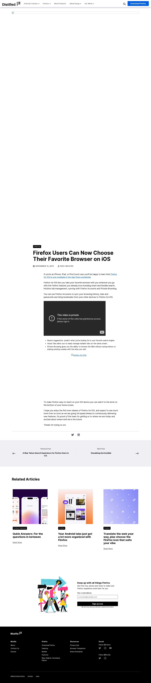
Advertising (74, 4)
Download (138, 3)
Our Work (88, 4)
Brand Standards (76, 652)
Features (45, 655)
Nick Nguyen (66, 266)
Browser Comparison (77, 648)
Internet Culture (31, 4)
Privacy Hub (74, 645)
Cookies (30, 676)
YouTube (110, 648)
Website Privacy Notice (18, 676)
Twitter (100, 648)
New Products (60, 4)
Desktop (45, 648)
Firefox (46, 4)
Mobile (44, 652)
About (13, 645)
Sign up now (97, 604)
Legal (37, 676)
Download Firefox (48, 645)
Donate (13, 652)
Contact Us (15, 648)
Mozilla (11, 4)
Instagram (105, 648)
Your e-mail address (84, 593)
